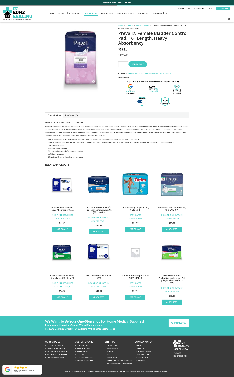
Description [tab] (54, 115)
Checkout (80, 354)
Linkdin (185, 356)
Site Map (110, 351)
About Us (140, 348)
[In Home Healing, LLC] (17, 8)
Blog (108, 354)
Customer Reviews (143, 351)
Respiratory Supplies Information (119, 363)
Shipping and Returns (85, 360)
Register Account (83, 348)
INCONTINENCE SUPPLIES (160, 73)
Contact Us (140, 360)
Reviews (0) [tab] (71, 115)
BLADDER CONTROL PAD (138, 73)
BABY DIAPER (135, 215)
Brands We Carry (142, 357)
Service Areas (112, 357)
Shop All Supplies (143, 354)
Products (129, 25)
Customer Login (83, 345)
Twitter (178, 356)
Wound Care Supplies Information (119, 360)
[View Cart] (166, 13)
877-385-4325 (223, 9)
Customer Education (85, 357)
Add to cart (138, 64)
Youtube (181, 356)
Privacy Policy (112, 345)
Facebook (175, 356)
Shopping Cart (82, 351)
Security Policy (112, 348)
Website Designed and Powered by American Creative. (149, 371)
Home (120, 25)
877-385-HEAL (181, 349)
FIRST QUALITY (142, 25)
